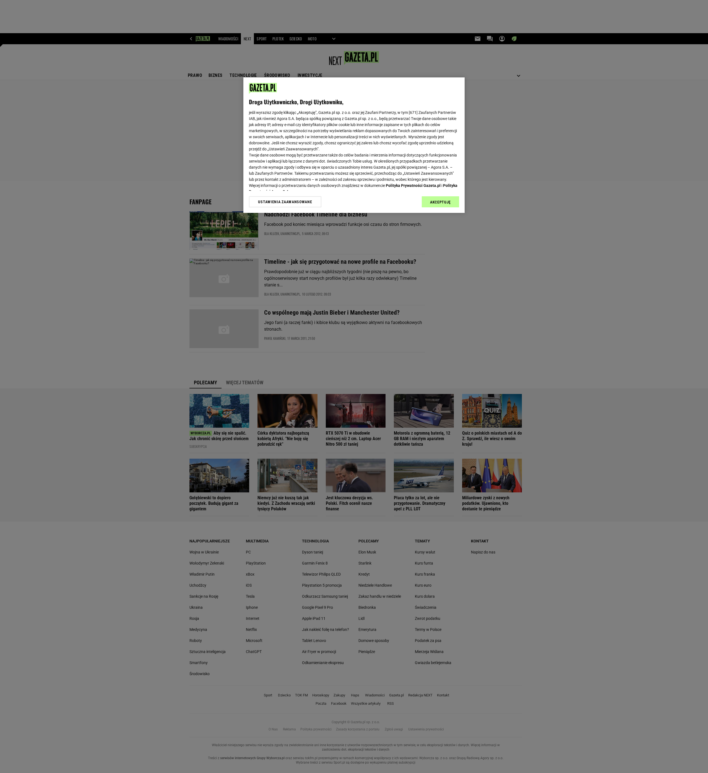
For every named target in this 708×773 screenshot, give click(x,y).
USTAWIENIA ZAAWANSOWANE (285, 202)
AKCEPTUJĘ (440, 202)
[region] (354, 145)
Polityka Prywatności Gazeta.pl (413, 185)
